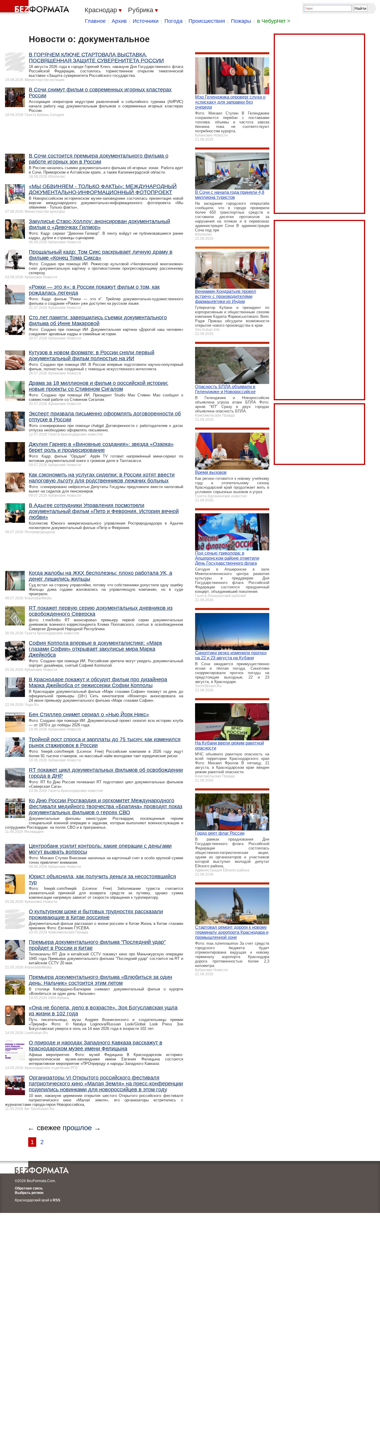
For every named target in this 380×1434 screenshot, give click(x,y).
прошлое (77, 1128)
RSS (56, 1200)
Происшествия (207, 21)
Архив (119, 21)
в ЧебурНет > (273, 21)
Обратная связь (29, 1188)
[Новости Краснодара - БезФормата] (35, 7)
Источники (146, 21)
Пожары (241, 21)
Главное (95, 21)
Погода (173, 21)
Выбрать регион (29, 1193)
